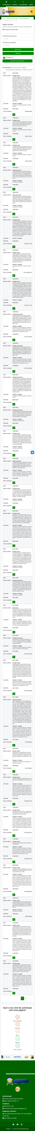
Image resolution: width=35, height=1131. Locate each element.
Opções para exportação (18, 61)
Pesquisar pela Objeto (9, 42)
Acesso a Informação (12, 18)
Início (4, 18)
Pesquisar (18, 49)
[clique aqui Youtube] (17, 1124)
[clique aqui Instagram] (21, 1124)
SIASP (11, 1128)
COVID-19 (10, 57)
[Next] (30, 998)
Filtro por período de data (11, 29)
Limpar (18, 53)
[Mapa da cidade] (17, 1066)
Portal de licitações (24, 18)
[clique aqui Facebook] (13, 1124)
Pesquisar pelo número (10, 36)
